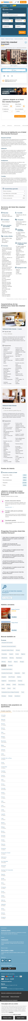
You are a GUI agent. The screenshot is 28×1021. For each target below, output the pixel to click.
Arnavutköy (4, 654)
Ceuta (2, 762)
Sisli (14, 688)
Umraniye (4, 696)
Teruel (2, 891)
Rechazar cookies (7, 1017)
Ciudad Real (4, 766)
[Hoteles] (6, 2)
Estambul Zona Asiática (7, 669)
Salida (18, 18)
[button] (23, 2)
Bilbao (2, 745)
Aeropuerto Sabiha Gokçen (7, 650)
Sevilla (2, 878)
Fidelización (4, 940)
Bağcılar (23, 654)
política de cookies (17, 1014)
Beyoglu (22, 661)
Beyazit (9, 661)
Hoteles (2, 38)
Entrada (5, 18)
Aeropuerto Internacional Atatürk (9, 646)
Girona (2, 784)
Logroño (3, 814)
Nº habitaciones (5, 23)
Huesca (3, 796)
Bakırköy (12, 657)
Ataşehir (11, 654)
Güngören (4, 676)
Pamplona (3, 848)
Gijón (2, 779)
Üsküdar (10, 696)
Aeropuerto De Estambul (7, 642)
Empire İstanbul (15, 609)
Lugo (2, 818)
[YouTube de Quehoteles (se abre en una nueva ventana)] (9, 960)
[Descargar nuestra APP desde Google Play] (5, 968)
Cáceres (3, 749)
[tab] (14, 539)
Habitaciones (17, 125)
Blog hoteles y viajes (7, 950)
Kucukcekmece (12, 680)
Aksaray (18, 650)
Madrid (2, 822)
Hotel (3, 125)
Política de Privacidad (14, 996)
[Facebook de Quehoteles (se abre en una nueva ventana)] (2, 960)
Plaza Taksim (21, 684)
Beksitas (4, 661)
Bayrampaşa (19, 657)
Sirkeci (9, 688)
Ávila (2, 732)
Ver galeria (14, 65)
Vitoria (2, 908)
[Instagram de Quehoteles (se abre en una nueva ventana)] (6, 960)
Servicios (9, 125)
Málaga (3, 827)
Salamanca (3, 857)
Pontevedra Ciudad (5, 852)
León (2, 805)
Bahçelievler (4, 657)
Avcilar (17, 654)
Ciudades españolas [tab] (6, 711)
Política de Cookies (5, 996)
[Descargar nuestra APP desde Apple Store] (12, 968)
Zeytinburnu (17, 696)
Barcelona (3, 741)
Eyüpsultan (17, 673)
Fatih (23, 673)
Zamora (3, 913)
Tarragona (3, 887)
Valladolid (3, 904)
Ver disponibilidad (20, 116)
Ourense (3, 835)
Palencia (3, 844)
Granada (3, 788)
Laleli (3, 684)
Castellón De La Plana (6, 758)
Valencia (3, 900)
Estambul (10, 665)
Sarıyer (3, 688)
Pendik (14, 684)
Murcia (2, 831)
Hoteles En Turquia (9, 38)
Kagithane (4, 680)
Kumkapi (20, 680)
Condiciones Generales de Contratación (9, 1000)
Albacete (3, 719)
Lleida (2, 809)
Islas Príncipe (12, 676)
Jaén (2, 801)
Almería (3, 728)
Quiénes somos (5, 930)
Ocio (11, 5)
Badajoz (3, 736)
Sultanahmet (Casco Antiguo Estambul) (10, 692)
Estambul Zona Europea (7, 673)
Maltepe (8, 684)
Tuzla (22, 692)
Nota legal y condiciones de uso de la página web (11, 993)
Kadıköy (19, 676)
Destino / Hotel (5, 12)
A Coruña (3, 715)
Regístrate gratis (8, 507)
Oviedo (2, 839)
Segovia (3, 874)
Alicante (3, 723)
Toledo (2, 895)
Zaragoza (3, 917)
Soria (2, 882)
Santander (3, 865)
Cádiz (2, 753)
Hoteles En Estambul (18, 38)
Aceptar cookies (20, 1017)
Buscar (22, 32)
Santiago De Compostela (7, 870)
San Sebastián (4, 861)
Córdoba (3, 771)
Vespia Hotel (14, 622)
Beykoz (15, 661)
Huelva (2, 792)
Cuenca (3, 775)
